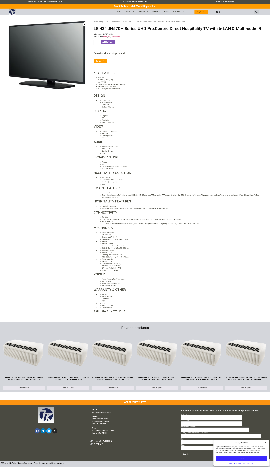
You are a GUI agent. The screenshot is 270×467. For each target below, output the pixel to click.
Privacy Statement (247, 463)
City (182, 439)
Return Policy (39, 463)
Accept (241, 458)
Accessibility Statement (55, 463)
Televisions (114, 22)
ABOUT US (130, 12)
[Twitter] (49, 430)
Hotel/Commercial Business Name (194, 433)
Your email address (188, 427)
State (183, 445)
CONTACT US (178, 12)
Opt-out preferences (235, 463)
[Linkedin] (43, 430)
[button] (266, 442)
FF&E (106, 22)
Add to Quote (107, 42)
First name (185, 414)
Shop (101, 22)
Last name (185, 421)
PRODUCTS (143, 12)
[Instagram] (54, 430)
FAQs (3, 463)
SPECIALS (156, 12)
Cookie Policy (12, 463)
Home (96, 22)
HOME (119, 12)
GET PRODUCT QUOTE (135, 402)
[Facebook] (37, 430)
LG (120, 22)
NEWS (166, 12)
